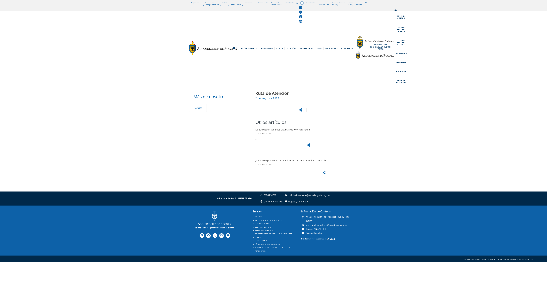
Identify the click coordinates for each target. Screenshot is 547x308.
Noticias (198, 108)
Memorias (401, 53)
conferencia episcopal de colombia (273, 234)
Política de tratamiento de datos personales (272, 249)
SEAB (224, 3)
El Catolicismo (235, 4)
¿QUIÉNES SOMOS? (248, 48)
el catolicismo (262, 223)
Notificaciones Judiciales (268, 220)
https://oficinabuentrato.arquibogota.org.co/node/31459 (306, 141)
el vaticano (261, 241)
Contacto (289, 3)
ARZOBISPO (267, 48)
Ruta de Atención (401, 82)
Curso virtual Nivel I (401, 29)
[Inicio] (213, 48)
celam (258, 237)
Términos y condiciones (267, 244)
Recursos (401, 72)
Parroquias (307, 48)
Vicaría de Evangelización (212, 4)
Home (395, 10)
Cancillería (263, 3)
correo (258, 217)
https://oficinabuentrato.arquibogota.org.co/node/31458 (306, 170)
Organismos (196, 3)
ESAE (367, 3)
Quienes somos (401, 17)
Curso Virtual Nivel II (401, 42)
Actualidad (347, 48)
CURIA (279, 48)
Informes (401, 62)
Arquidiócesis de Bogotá (338, 4)
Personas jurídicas (265, 230)
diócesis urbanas (264, 227)
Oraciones (331, 48)
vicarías (291, 48)
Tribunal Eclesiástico (277, 4)
